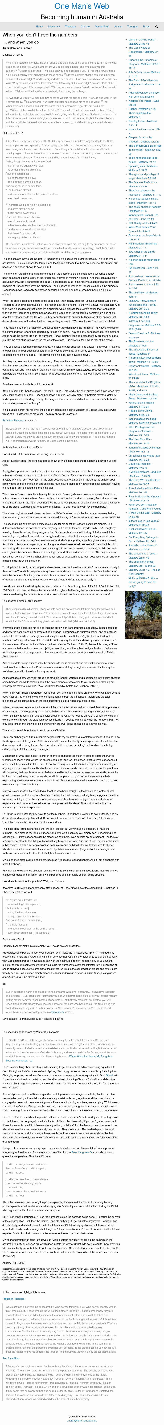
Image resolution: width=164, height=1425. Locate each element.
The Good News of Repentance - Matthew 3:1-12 (144, 52)
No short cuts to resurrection (144, 260)
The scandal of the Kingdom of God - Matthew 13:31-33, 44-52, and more (144, 386)
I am (131, 264)
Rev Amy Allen (10, 1358)
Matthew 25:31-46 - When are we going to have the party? (143, 582)
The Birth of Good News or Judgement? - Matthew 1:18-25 (145, 84)
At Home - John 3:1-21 (141, 219)
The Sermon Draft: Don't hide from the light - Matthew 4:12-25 (145, 150)
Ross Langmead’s (81, 1152)
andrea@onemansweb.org (82, 1420)
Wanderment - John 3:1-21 (144, 215)
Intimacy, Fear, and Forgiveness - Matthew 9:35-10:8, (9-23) (145, 325)
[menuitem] (39, 26)
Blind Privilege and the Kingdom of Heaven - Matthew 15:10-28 (141, 431)
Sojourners (57, 1012)
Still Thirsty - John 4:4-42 (143, 223)
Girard (109, 1075)
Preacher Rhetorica (13, 420)
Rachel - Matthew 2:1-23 (142, 109)
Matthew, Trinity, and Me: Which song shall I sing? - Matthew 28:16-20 (143, 304)
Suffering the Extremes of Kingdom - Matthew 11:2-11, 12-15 (144, 64)
